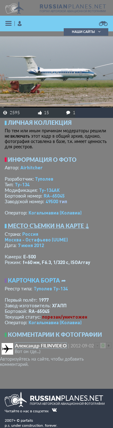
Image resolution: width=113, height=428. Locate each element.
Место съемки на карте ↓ (48, 225)
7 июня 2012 (31, 245)
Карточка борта (34, 280)
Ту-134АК (49, 190)
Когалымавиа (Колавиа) (55, 212)
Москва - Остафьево (36, 239)
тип (63, 201)
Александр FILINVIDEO (41, 345)
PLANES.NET (73, 6)
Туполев (44, 179)
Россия (30, 234)
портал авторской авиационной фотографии (73, 11)
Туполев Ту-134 (51, 288)
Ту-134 (22, 184)
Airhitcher (31, 167)
